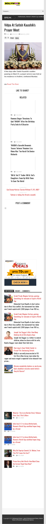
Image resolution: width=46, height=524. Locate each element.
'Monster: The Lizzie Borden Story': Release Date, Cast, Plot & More (27, 414)
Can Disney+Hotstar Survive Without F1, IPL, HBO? (23, 189)
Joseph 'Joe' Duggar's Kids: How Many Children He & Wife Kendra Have (26, 333)
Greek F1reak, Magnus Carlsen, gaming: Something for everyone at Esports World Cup (27, 298)
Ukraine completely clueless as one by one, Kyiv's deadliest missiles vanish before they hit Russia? (28, 368)
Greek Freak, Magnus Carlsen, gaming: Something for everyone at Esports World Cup (27, 316)
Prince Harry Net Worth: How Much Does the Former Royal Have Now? (26, 462)
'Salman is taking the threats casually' (23, 194)
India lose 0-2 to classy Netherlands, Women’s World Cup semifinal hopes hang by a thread (26, 426)
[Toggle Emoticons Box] (5, 208)
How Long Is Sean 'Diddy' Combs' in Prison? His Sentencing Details (25, 349)
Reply (7, 34)
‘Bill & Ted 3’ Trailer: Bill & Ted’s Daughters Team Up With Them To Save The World (23, 178)
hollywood (15, 34)
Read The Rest (13, 84)
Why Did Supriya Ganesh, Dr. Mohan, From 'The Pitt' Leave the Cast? (26, 451)
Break (7, 17)
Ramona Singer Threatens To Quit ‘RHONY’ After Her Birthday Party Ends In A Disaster (23, 121)
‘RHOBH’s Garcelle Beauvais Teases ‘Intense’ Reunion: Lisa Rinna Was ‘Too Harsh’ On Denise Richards (22, 150)
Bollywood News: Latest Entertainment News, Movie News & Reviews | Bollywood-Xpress (27, 519)
